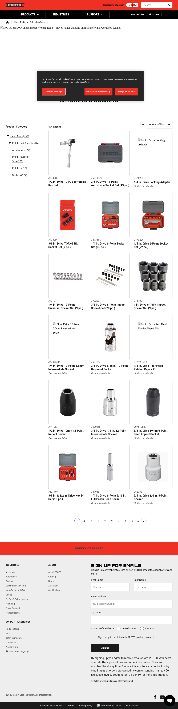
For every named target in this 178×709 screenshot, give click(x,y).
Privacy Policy (140, 666)
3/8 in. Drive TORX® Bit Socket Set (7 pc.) (63, 245)
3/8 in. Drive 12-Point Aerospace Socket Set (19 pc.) (110, 183)
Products (28, 14)
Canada (149, 628)
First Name (97, 579)
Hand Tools (19, 22)
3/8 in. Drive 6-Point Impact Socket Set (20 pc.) (108, 306)
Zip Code (95, 612)
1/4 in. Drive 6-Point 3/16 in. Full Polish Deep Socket (108, 497)
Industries (61, 14)
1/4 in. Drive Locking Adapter (152, 182)
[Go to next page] (144, 520)
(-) (8, 136)
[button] (155, 697)
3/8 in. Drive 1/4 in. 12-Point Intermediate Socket (108, 432)
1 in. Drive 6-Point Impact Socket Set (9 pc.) (149, 306)
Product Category (16, 126)
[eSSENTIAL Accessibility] (132, 5)
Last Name (140, 579)
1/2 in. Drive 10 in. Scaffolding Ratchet (67, 183)
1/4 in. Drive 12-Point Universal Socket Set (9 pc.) (65, 306)
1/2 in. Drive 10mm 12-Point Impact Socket (65, 432)
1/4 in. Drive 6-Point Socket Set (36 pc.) (108, 245)
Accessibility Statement (113, 5)
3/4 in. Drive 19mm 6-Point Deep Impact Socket (150, 432)
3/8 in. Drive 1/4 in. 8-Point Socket (150, 497)
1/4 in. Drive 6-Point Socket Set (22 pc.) (151, 245)
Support (93, 14)
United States (129, 628)
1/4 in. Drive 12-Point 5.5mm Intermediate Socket (66, 367)
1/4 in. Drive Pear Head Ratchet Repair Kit (148, 367)
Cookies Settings (54, 91)
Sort (142, 124)
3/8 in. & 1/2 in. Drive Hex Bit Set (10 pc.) (66, 497)
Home (7, 22)
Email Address (98, 596)
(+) (9, 143)
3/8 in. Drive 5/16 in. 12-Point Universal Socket (109, 367)
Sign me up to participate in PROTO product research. (126, 637)
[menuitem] (30, 14)
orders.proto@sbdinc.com (125, 670)
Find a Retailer (137, 14)
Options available (143, 186)
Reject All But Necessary (98, 91)
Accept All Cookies (127, 91)
